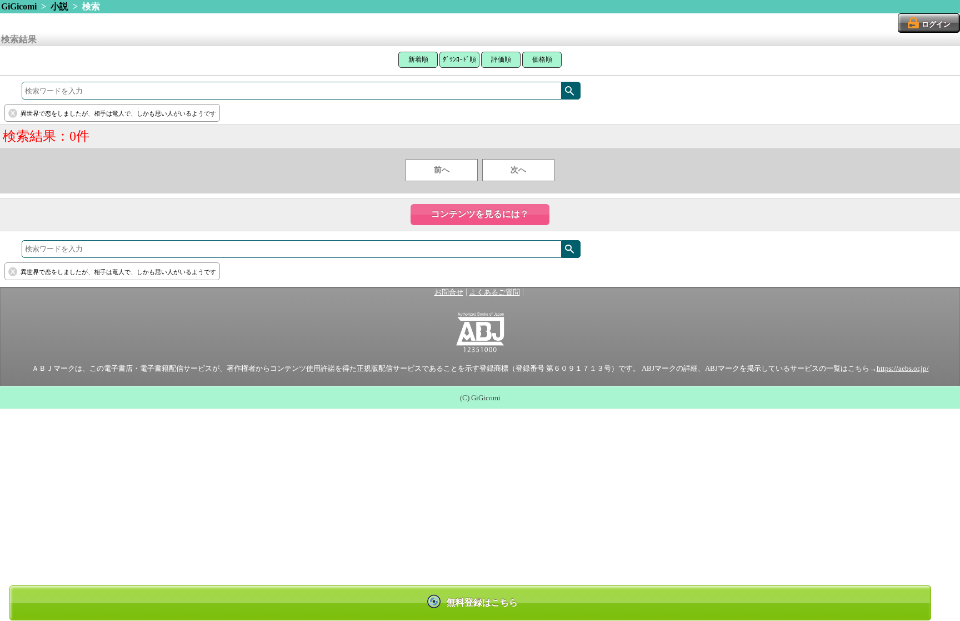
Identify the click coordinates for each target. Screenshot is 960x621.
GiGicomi (19, 6)
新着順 (418, 59)
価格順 (542, 59)
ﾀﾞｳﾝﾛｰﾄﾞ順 (459, 59)
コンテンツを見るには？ (480, 213)
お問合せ (448, 292)
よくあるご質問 (494, 292)
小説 (59, 6)
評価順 (501, 59)
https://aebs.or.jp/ (903, 368)
